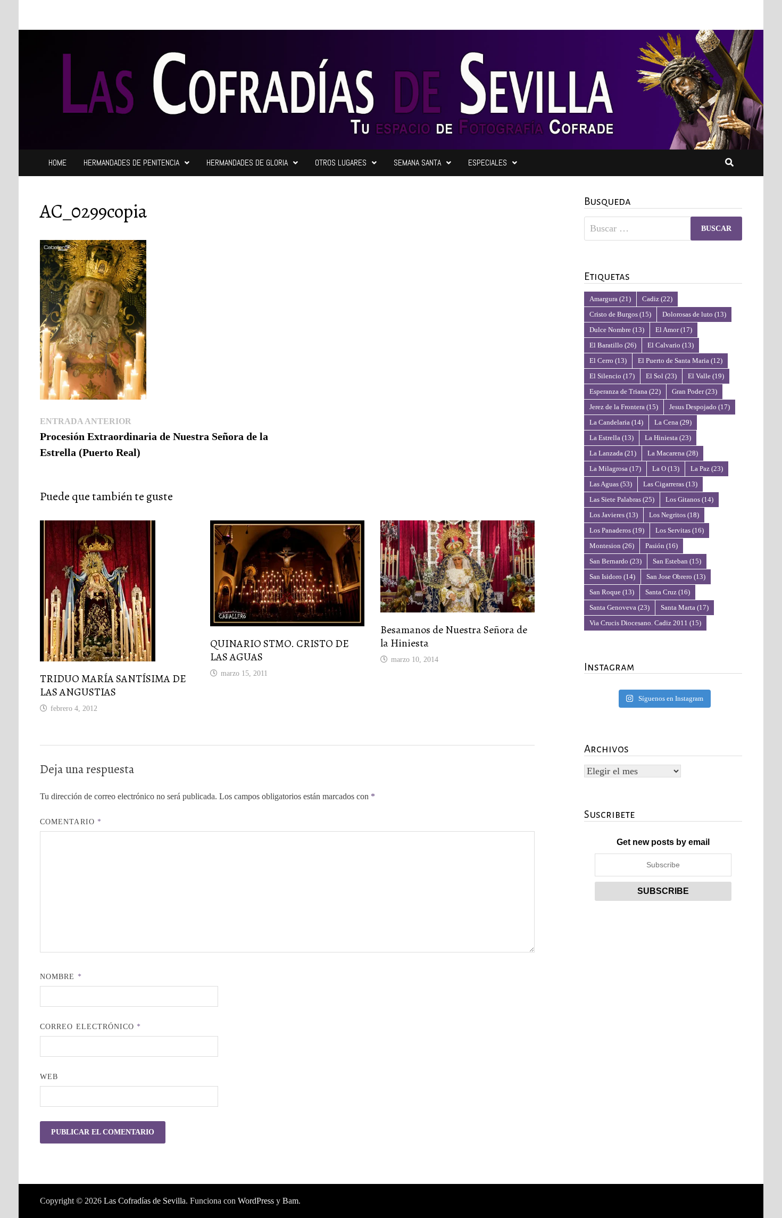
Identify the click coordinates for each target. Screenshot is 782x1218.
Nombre (61, 977)
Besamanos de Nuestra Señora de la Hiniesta (453, 636)
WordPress (256, 1200)
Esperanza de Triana (625, 391)
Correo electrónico (91, 1027)
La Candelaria (616, 422)
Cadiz (657, 299)
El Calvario (670, 345)
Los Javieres (613, 515)
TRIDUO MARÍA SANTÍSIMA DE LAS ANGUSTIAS (113, 685)
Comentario (71, 822)
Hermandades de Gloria (247, 162)
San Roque (611, 592)
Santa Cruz (667, 592)
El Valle (706, 376)
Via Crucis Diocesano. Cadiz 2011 (645, 623)
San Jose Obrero (675, 577)
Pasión (661, 546)
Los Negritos (674, 515)
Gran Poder (694, 391)
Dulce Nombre (616, 330)
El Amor (673, 330)
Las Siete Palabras (621, 499)
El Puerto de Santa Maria (680, 360)
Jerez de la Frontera (623, 407)
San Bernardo (615, 561)
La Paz (707, 469)
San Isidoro (612, 577)
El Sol (661, 376)
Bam (290, 1200)
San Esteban (677, 561)
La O (665, 469)
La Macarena (672, 453)
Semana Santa (417, 162)
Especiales (487, 162)
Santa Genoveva (619, 607)
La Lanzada (612, 453)
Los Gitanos (689, 499)
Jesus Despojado (699, 407)
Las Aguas (610, 484)
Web (49, 1077)
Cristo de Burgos (620, 314)
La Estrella (611, 438)
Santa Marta (685, 607)
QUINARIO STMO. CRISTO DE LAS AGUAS (279, 650)
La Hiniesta (668, 438)
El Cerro (608, 360)
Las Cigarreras (670, 484)
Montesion (611, 546)
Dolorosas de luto (694, 314)
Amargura (610, 299)
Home (57, 162)
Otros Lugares (341, 162)
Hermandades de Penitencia (131, 162)
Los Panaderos (616, 530)
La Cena (673, 422)
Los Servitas (679, 530)
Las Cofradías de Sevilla (145, 1200)
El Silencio (612, 376)
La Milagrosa (615, 469)
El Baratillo (612, 345)
